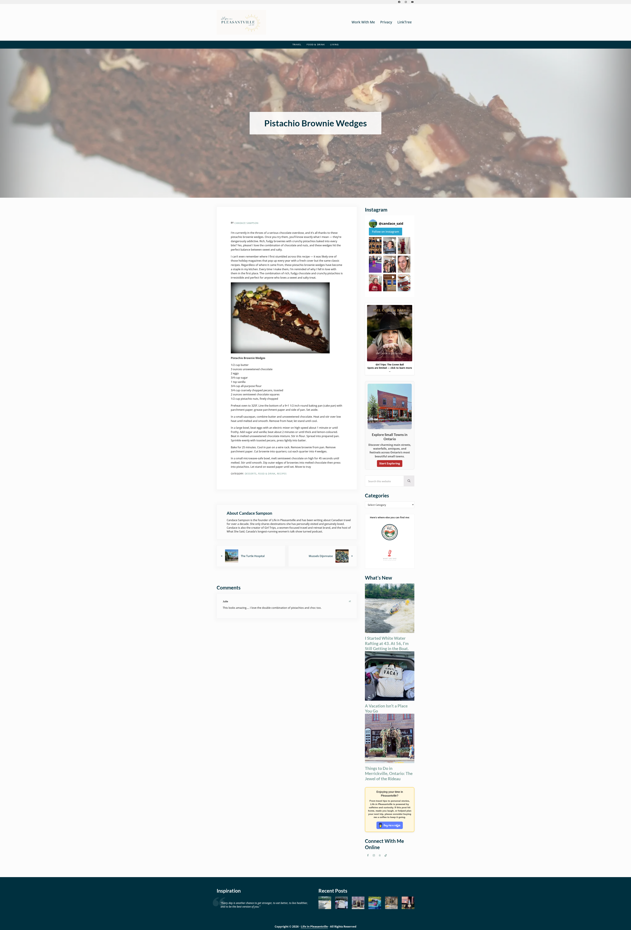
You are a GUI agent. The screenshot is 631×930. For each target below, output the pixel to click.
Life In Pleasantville (314, 926)
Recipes (282, 473)
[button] (375, 245)
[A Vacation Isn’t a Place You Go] (341, 903)
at (350, 601)
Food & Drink (266, 473)
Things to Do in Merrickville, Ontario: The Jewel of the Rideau (389, 773)
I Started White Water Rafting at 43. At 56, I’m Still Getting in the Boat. (387, 643)
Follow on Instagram (385, 231)
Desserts (251, 473)
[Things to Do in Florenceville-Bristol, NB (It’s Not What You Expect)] (408, 903)
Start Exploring (389, 463)
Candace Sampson (246, 222)
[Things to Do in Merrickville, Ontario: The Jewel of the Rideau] (358, 903)
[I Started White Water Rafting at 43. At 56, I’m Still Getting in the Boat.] (324, 903)
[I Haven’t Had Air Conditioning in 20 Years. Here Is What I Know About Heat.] (374, 903)
